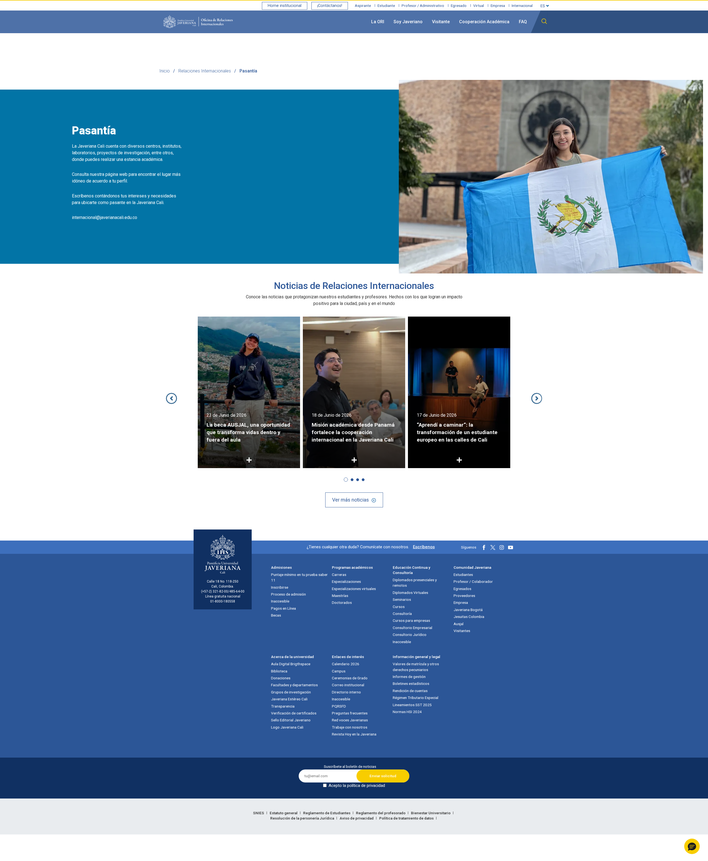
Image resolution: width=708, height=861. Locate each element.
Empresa (498, 5)
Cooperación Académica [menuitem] (484, 21)
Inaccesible (280, 601)
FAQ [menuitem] (523, 21)
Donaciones (280, 678)
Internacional (522, 5)
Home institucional (284, 5)
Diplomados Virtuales (410, 592)
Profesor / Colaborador (473, 581)
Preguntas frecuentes (350, 713)
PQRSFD (339, 706)
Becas (276, 615)
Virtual (478, 5)
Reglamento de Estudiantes (327, 813)
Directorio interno (346, 692)
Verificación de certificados (293, 713)
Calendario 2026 (345, 664)
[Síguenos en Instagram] (501, 547)
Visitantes (462, 630)
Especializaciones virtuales (354, 588)
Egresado (459, 5)
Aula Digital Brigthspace (290, 664)
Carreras (339, 574)
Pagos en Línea (283, 608)
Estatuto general (284, 813)
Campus (338, 671)
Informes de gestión (409, 676)
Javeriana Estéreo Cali (289, 699)
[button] (346, 480)
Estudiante (386, 5)
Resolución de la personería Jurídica (302, 818)
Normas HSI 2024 (407, 711)
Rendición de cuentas (410, 690)
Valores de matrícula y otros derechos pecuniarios (416, 667)
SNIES (259, 813)
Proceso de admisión (288, 594)
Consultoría (402, 613)
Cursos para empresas (411, 620)
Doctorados (342, 602)
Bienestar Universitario (431, 813)
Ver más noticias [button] (350, 500)
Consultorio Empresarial (412, 627)
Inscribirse (279, 587)
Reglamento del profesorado (381, 813)
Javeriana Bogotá (468, 609)
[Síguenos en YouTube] (510, 547)
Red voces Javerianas (350, 720)
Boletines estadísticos (411, 683)
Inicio (164, 71)
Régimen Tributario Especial (415, 697)
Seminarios (402, 599)
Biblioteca (279, 671)
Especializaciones (346, 581)
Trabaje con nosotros (349, 727)
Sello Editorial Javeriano (291, 720)
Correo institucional (348, 685)
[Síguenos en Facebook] (483, 547)
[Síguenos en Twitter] (492, 547)
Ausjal (459, 624)
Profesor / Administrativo (423, 5)
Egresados (462, 588)
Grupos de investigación (291, 692)
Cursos (399, 606)
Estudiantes (463, 574)
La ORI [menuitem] (377, 21)
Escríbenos (424, 546)
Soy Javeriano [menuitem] (408, 21)
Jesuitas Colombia (469, 616)
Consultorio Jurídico (409, 634)
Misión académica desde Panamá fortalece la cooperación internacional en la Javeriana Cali (353, 432)
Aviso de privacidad (357, 818)
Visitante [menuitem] (441, 21)
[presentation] (171, 398)
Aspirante (363, 5)
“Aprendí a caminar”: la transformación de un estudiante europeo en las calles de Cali (457, 432)
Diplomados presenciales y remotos (415, 583)
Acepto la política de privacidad (357, 785)
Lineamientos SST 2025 (412, 705)
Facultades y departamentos (294, 685)
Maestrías (340, 595)
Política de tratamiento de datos (406, 818)
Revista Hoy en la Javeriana (354, 734)
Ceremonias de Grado (350, 678)
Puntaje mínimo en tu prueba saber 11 (299, 577)
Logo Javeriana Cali (287, 727)
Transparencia (283, 706)
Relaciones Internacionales (204, 71)
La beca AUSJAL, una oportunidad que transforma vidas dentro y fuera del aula (248, 432)
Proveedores (464, 595)
